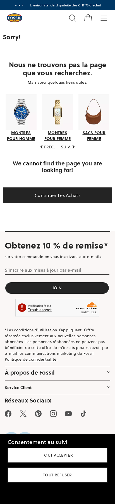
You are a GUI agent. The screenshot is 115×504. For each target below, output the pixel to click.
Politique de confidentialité (30, 374)
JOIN (55, 303)
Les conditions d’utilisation (32, 345)
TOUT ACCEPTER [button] (55, 455)
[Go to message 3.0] (20, 5)
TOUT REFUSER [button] (55, 475)
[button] (45, 145)
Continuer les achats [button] (55, 193)
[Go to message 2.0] (17, 5)
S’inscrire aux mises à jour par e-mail (43, 285)
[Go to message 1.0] (13, 5)
